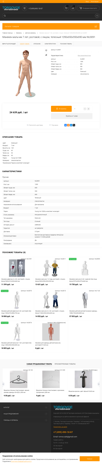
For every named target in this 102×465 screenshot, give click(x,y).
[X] (74, 125)
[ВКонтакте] (65, 125)
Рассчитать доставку (36, 125)
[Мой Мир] (71, 125)
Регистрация (94, 1)
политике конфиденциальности (21, 461)
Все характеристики (84, 55)
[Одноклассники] (68, 125)
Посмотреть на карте (60, 427)
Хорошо (89, 459)
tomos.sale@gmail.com (68, 437)
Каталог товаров (12, 26)
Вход (87, 1)
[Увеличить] (25, 74)
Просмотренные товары (65, 364)
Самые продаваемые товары (39, 364)
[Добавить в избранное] (46, 50)
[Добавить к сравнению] (46, 55)
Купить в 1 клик (72, 116)
